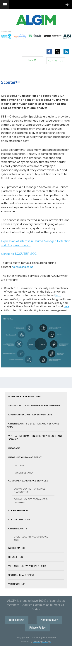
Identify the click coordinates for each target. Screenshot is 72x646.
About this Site (49, 620)
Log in (32, 59)
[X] (57, 51)
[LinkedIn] (66, 51)
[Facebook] (49, 51)
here (58, 295)
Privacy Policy (37, 628)
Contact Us (55, 60)
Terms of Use (16, 620)
